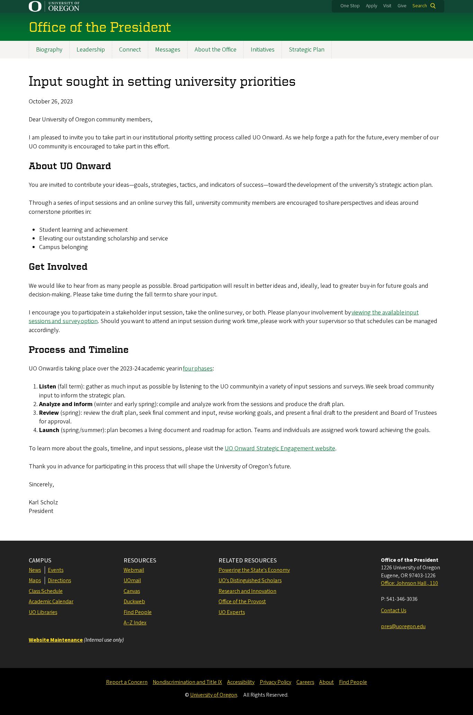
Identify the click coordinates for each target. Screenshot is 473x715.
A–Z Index (135, 622)
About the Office (216, 49)
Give (402, 5)
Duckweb (134, 601)
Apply (371, 5)
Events (55, 570)
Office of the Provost (242, 601)
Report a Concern (127, 682)
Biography (49, 49)
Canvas (132, 591)
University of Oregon (213, 695)
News (35, 570)
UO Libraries (43, 612)
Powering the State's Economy (254, 570)
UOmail (132, 580)
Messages (167, 49)
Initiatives (263, 49)
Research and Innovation (247, 591)
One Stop (350, 5)
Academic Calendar (51, 601)
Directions (59, 580)
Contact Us (393, 610)
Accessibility (241, 682)
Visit (387, 5)
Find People (138, 612)
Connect (130, 49)
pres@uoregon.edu (403, 626)
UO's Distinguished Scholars (250, 580)
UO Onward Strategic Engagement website (280, 448)
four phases (198, 368)
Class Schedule (46, 591)
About (326, 682)
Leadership (91, 49)
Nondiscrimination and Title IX (187, 682)
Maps (35, 580)
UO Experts (231, 612)
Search (419, 5)
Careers (305, 682)
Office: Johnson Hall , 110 (409, 583)
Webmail (134, 570)
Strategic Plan (306, 49)
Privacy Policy (275, 682)
